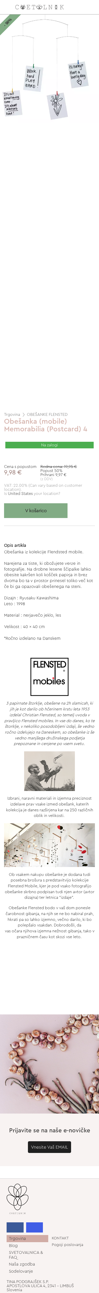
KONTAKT (60, 1238)
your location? (34, 494)
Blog (13, 1245)
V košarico (36, 510)
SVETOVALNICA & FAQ (26, 1254)
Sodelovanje (21, 1271)
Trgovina (12, 415)
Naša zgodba (22, 1264)
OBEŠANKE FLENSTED (47, 415)
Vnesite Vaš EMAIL (49, 1147)
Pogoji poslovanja (67, 1245)
